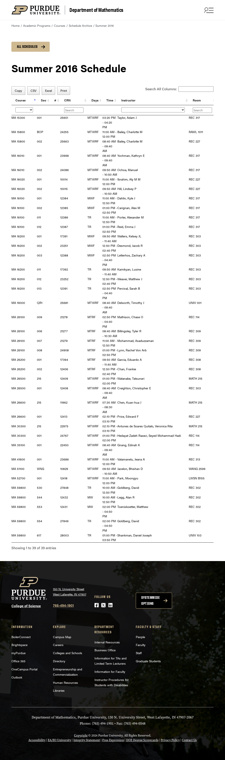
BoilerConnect (21, 637)
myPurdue (18, 653)
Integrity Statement (86, 740)
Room (197, 100)
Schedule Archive (80, 25)
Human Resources (65, 682)
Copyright (81, 735)
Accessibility (36, 740)
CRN (67, 100)
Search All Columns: (161, 88)
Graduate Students (148, 661)
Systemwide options (150, 600)
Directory (59, 661)
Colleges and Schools (67, 653)
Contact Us (189, 740)
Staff (139, 653)
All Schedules (27, 46)
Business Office (105, 650)
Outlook (16, 677)
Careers (58, 645)
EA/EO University (59, 740)
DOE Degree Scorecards (142, 740)
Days (94, 100)
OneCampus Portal (24, 669)
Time (109, 100)
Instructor (128, 100)
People (140, 637)
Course (20, 100)
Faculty (140, 645)
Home (15, 25)
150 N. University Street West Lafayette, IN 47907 (69, 592)
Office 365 (18, 661)
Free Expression (113, 740)
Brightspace (19, 645)
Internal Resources (107, 642)
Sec (43, 100)
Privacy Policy (170, 740)
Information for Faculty (109, 671)
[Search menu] (208, 10)
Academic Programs (37, 25)
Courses (59, 25)
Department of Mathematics (96, 9)
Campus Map (62, 637)
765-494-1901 (63, 605)
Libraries (59, 690)
